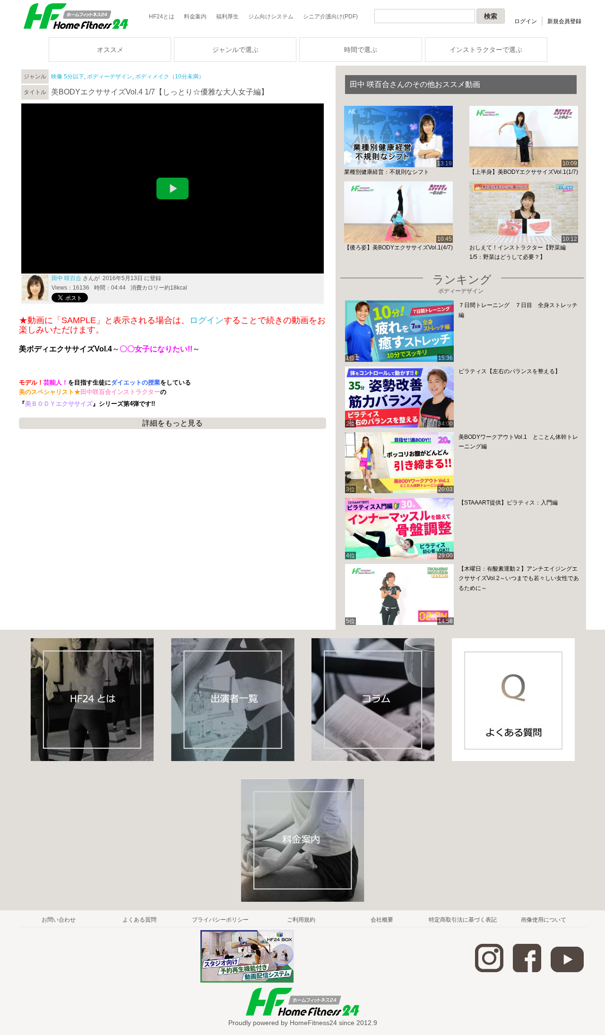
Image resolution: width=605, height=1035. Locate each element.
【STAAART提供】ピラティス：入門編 (508, 502)
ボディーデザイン (109, 76)
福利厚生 (227, 16)
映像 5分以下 (67, 76)
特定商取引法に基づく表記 (463, 919)
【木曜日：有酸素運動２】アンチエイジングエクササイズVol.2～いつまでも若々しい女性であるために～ (518, 578)
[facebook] (527, 970)
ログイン (525, 21)
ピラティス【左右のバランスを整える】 (509, 371)
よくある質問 (139, 919)
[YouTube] (567, 970)
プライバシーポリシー (220, 919)
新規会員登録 (564, 21)
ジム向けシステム (271, 16)
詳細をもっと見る (172, 423)
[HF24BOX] (247, 981)
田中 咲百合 (66, 278)
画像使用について (543, 919)
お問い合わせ (59, 919)
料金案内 (195, 16)
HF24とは (161, 16)
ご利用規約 (301, 919)
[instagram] (489, 970)
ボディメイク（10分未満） (169, 76)
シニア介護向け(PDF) (330, 16)
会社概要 (382, 919)
